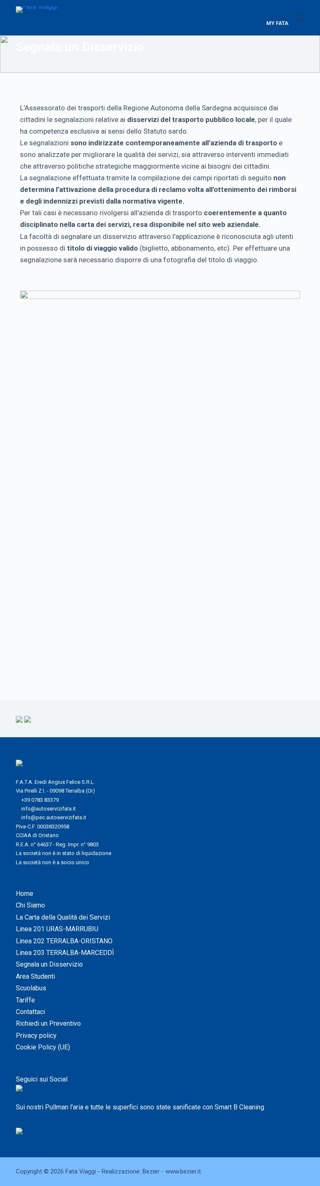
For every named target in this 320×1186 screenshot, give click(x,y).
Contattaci (30, 1012)
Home (24, 894)
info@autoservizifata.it (48, 809)
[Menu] (300, 18)
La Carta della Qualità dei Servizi (63, 917)
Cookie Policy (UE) (43, 1047)
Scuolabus (31, 988)
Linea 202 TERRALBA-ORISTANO (64, 941)
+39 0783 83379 (40, 800)
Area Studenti (35, 976)
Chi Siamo (30, 905)
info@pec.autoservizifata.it (53, 817)
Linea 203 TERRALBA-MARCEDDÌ (65, 953)
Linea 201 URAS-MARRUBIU (57, 929)
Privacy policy (36, 1035)
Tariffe (25, 1000)
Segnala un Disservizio (49, 964)
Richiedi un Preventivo (48, 1023)
